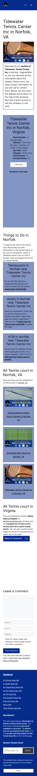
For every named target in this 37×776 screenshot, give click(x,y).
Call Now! (19, 164)
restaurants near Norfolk (15, 289)
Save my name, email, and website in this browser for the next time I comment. (18, 641)
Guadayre (8, 674)
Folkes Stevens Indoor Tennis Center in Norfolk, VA (18, 416)
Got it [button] (18, 770)
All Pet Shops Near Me (12, 691)
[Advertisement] (18, 561)
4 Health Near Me (10, 684)
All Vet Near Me (9, 694)
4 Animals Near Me (11, 680)
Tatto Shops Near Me (12, 708)
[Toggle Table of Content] (25, 538)
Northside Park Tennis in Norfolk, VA (18, 455)
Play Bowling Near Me (12, 698)
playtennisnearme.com (12, 521)
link (30, 736)
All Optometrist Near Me (13, 687)
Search (28, 751)
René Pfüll (7, 705)
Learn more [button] (7, 765)
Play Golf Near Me (10, 701)
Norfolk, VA (22, 383)
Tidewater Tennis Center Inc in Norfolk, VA (18, 492)
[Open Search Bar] (25, 5)
